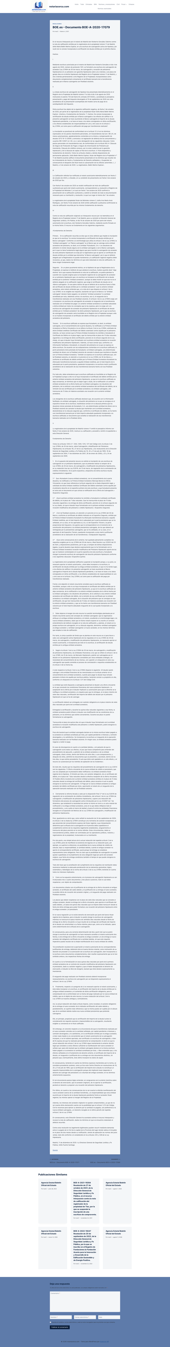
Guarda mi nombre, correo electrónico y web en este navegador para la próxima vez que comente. (83, 1322)
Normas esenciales (104, 8)
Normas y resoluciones (107, 4)
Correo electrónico (82, 1317)
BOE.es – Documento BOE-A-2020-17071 (64, 1161)
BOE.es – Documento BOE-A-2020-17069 (105, 1161)
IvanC (56, 31)
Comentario (55, 1293)
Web (100, 1317)
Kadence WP (104, 1341)
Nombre (54, 1317)
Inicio (76, 4)
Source (55, 1150)
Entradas (89, 4)
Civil (118, 4)
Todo (82, 4)
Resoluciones (57, 23)
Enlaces (131, 4)
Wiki (95, 4)
